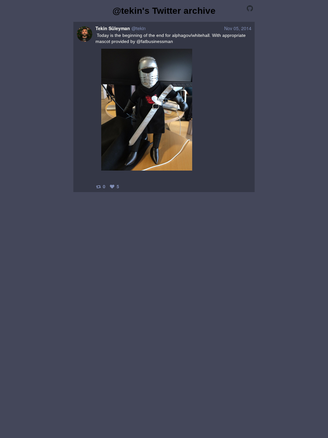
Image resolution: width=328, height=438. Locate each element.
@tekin (139, 28)
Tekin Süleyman (112, 28)
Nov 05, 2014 (237, 28)
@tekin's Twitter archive (164, 11)
